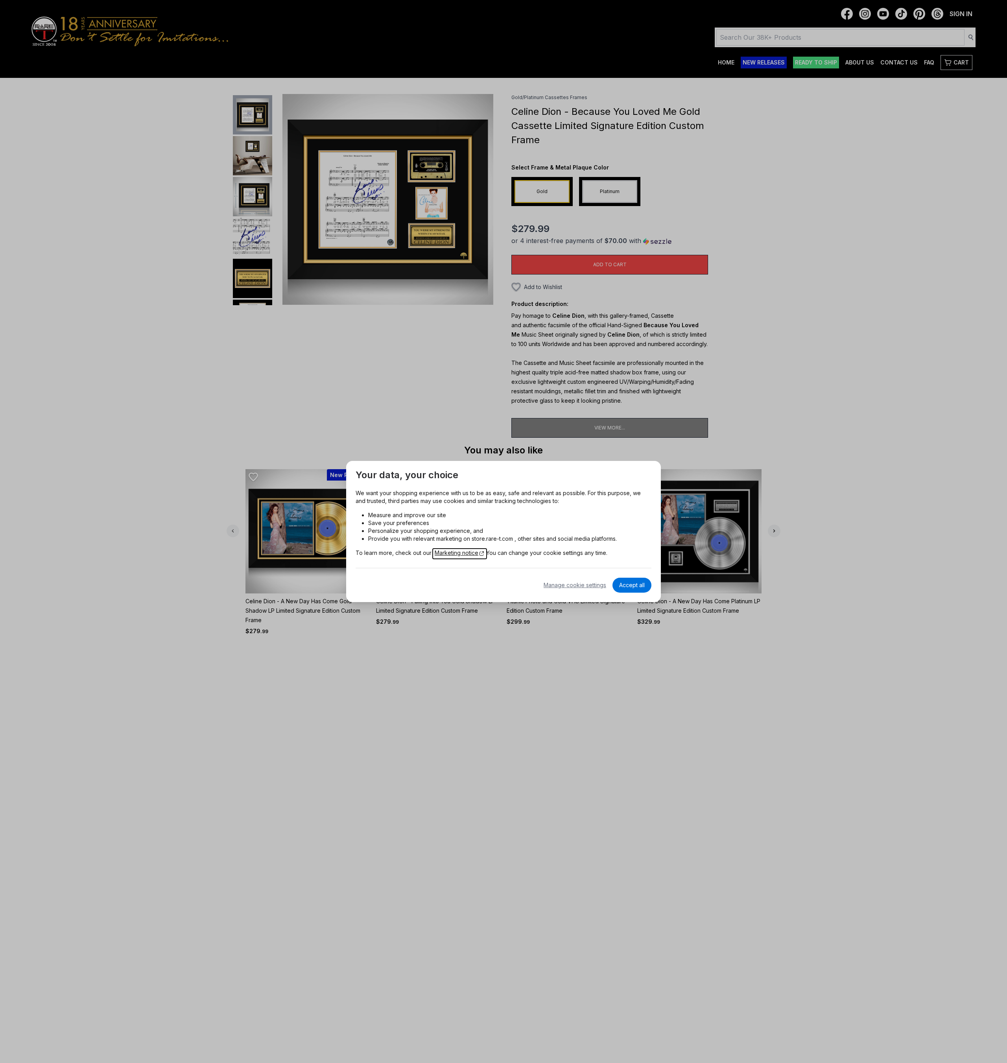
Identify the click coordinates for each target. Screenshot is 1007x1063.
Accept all (632, 585)
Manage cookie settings (575, 585)
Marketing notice (456, 552)
